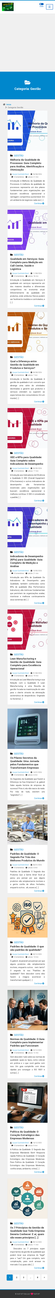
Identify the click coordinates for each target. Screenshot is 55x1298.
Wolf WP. (37, 1294)
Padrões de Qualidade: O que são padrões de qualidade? (27, 948)
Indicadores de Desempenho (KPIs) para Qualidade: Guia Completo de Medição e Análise (26, 561)
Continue (38, 203)
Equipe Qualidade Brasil (20, 174)
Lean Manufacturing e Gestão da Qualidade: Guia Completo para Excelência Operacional (25, 663)
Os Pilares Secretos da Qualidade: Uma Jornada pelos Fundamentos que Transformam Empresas (24, 762)
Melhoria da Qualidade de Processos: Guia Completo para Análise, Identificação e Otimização (27, 164)
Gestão (18, 155)
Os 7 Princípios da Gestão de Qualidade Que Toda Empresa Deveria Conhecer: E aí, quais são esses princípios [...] (27, 1232)
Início (8, 104)
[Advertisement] (27, 42)
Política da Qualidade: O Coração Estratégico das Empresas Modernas (25, 1135)
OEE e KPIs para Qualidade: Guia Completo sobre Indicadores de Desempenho (26, 460)
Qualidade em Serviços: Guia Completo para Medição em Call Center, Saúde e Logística (27, 263)
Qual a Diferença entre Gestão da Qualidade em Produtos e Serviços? (24, 364)
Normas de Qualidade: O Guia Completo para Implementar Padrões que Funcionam (27, 1042)
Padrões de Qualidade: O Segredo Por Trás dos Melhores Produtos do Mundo (27, 857)
